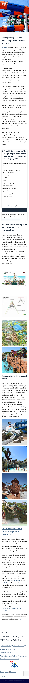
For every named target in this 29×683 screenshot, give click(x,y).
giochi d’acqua (6, 583)
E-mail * (4, 178)
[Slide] (5, 4)
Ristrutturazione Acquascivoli (9, 659)
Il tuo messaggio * (7, 194)
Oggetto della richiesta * (9, 188)
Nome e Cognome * (8, 173)
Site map (13, 672)
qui (20, 619)
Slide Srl (4, 47)
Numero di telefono (8, 183)
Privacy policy (4, 672)
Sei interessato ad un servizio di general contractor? (12, 531)
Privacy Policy (12, 206)
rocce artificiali (20, 407)
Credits (2, 676)
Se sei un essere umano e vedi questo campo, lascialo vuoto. (13, 216)
